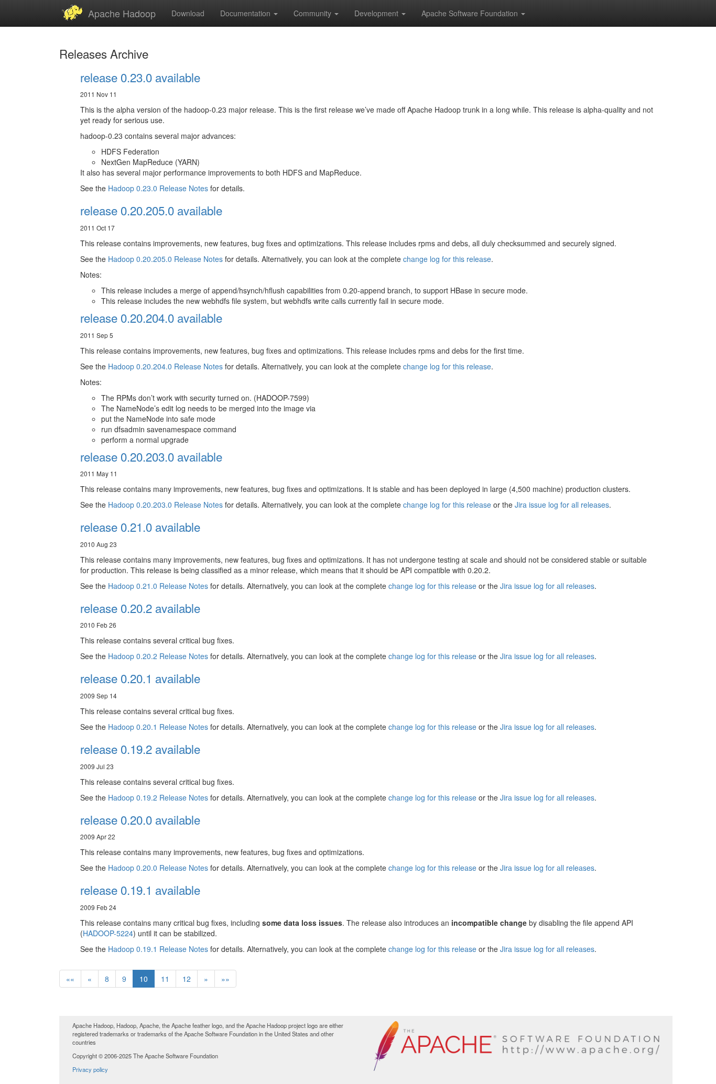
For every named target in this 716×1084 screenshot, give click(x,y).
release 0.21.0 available (140, 526)
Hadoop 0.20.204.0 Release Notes (165, 366)
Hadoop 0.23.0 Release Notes (158, 188)
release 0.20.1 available (140, 678)
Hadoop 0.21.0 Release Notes (158, 586)
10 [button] (143, 978)
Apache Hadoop (122, 13)
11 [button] (165, 978)
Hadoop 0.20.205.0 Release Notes (165, 259)
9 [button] (124, 978)
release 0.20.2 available (140, 607)
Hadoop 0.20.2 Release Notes (158, 656)
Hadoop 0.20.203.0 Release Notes (165, 504)
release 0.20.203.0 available (151, 456)
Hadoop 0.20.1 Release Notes (158, 726)
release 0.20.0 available (140, 819)
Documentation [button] (246, 13)
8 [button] (107, 978)
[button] (70, 979)
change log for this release (447, 259)
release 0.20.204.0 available (151, 317)
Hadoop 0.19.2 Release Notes (158, 797)
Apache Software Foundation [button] (470, 13)
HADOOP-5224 (108, 933)
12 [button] (186, 978)
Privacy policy (90, 1069)
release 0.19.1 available (140, 889)
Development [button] (377, 13)
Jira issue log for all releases (562, 504)
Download (187, 13)
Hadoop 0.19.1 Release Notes (158, 949)
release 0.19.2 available (140, 748)
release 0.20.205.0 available (151, 210)
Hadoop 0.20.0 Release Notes (158, 867)
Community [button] (313, 13)
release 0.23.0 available (140, 77)
